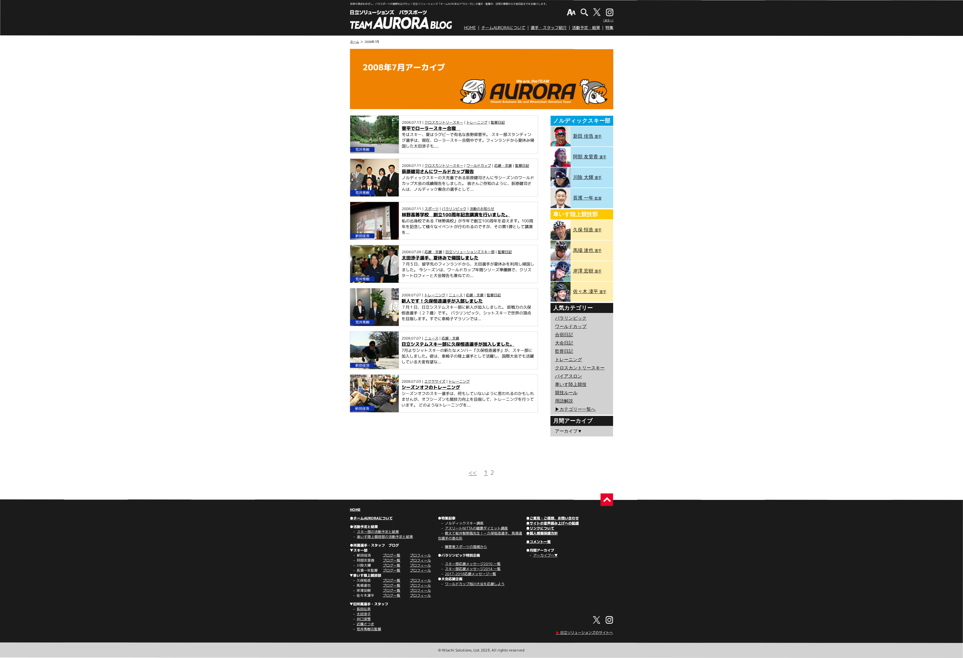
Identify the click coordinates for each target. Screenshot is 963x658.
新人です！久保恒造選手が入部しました (442, 301)
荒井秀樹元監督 (369, 629)
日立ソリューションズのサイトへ (584, 632)
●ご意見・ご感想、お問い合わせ (552, 518)
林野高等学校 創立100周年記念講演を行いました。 (456, 215)
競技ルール (566, 392)
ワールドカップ (478, 165)
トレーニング (477, 122)
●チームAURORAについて (371, 518)
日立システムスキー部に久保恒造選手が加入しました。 (458, 344)
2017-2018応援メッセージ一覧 (470, 573)
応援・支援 (503, 165)
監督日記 (498, 122)
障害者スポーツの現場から (466, 546)
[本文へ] (608, 20)
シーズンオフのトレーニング (431, 387)
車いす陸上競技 (571, 384)
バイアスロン (568, 376)
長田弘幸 (364, 609)
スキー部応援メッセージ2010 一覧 (473, 563)
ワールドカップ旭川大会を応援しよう (475, 583)
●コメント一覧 (538, 541)
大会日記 (564, 343)
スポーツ (432, 208)
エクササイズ (434, 381)
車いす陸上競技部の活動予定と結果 (385, 536)
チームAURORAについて (503, 27)
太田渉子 (364, 614)
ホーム (354, 42)
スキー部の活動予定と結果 (378, 531)
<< (473, 472)
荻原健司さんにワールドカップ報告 (438, 171)
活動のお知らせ (482, 208)
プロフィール (420, 555)
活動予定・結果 (586, 27)
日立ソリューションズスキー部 (470, 251)
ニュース (456, 295)
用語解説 (564, 401)
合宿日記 (564, 334)
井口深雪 (364, 619)
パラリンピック (454, 208)
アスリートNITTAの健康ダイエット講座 (476, 528)
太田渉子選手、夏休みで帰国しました (440, 258)
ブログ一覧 (391, 555)
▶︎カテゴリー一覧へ (575, 409)
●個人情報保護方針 (542, 533)
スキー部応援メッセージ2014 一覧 (473, 568)
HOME (470, 27)
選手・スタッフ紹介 (549, 27)
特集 (609, 27)
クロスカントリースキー (444, 122)
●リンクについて (540, 528)
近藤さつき (365, 624)
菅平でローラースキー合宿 (431, 128)
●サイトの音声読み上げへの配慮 (552, 523)
